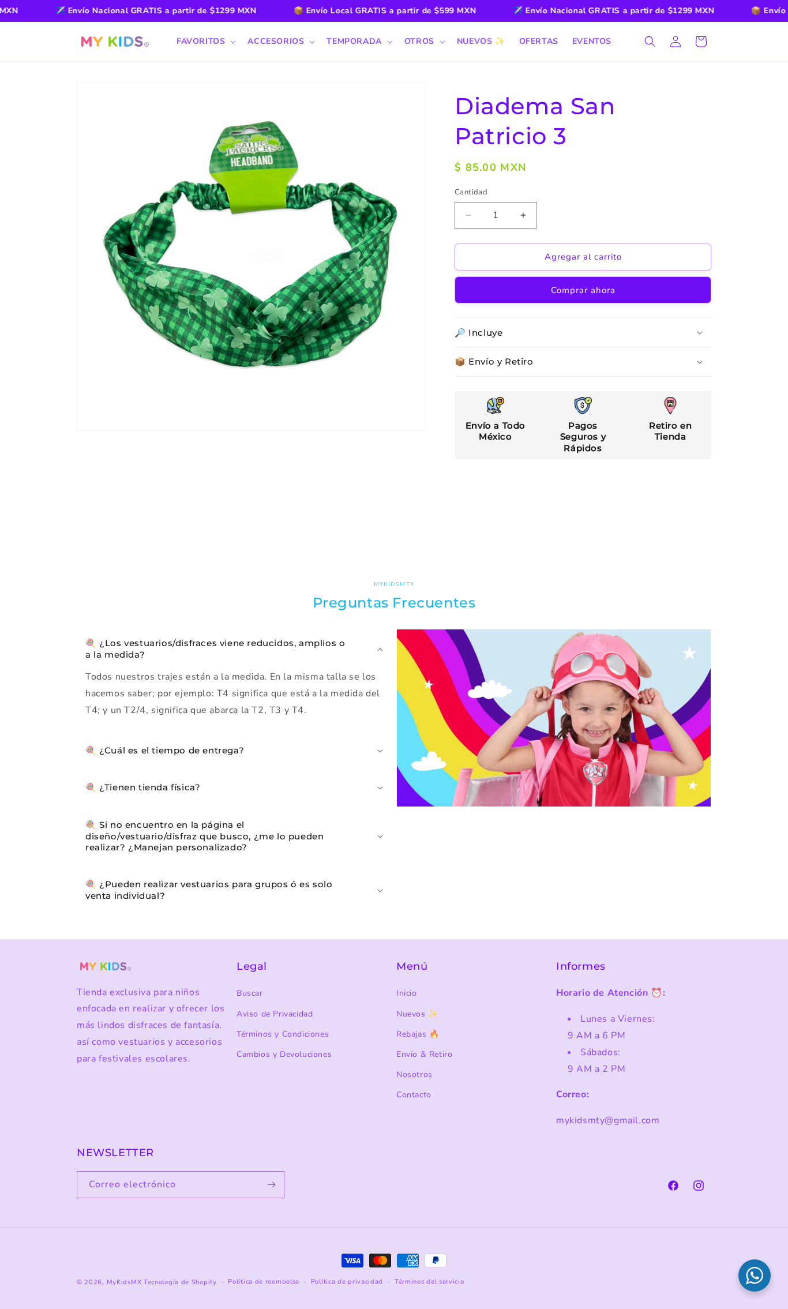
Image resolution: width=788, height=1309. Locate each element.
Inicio (406, 993)
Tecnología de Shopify (180, 1282)
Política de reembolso (263, 1281)
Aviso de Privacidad (275, 1013)
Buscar (250, 993)
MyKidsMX (124, 1282)
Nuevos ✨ (417, 1013)
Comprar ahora (583, 290)
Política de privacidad (347, 1281)
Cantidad (471, 192)
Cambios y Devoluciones (284, 1054)
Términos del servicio (429, 1281)
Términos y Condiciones (283, 1034)
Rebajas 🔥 (417, 1034)
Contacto (413, 1094)
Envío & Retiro (424, 1054)
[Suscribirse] (271, 1184)
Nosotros (414, 1074)
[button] (205, 41)
